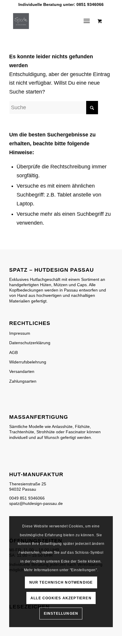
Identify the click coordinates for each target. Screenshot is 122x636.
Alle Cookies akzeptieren (61, 598)
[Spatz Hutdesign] (50, 21)
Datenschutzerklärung (29, 342)
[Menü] (87, 21)
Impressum (19, 333)
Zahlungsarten (22, 381)
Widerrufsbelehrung (27, 362)
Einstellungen (61, 613)
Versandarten (21, 371)
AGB (13, 352)
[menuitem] (88, 21)
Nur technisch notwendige (61, 582)
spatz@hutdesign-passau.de (36, 503)
